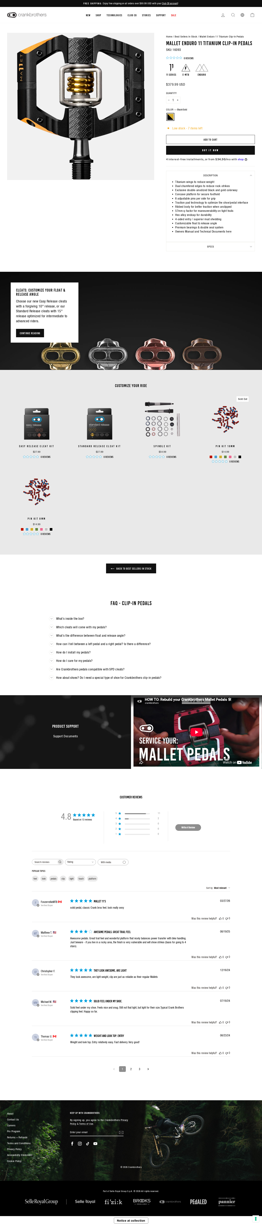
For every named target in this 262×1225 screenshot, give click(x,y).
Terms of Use (86, 1123)
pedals (53, 878)
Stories (146, 15)
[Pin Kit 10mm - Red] (211, 457)
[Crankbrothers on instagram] (80, 1143)
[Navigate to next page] (148, 1069)
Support (161, 15)
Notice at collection (131, 1220)
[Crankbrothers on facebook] (72, 1143)
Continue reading (30, 333)
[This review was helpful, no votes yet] (220, 918)
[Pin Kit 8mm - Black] (51, 529)
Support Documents (65, 736)
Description (210, 175)
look (44, 878)
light (72, 878)
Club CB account (170, 3)
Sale (173, 15)
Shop (98, 15)
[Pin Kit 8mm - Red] (22, 529)
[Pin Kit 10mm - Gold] (220, 457)
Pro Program (13, 1131)
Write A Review (188, 827)
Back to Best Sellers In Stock (133, 568)
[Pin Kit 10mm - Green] (225, 457)
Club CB (132, 15)
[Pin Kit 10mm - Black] (240, 457)
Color (176, 109)
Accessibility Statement (19, 1154)
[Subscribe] (121, 1132)
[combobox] (80, 862)
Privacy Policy (14, 1149)
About (10, 1113)
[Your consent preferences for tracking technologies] (255, 1218)
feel (35, 878)
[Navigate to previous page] (114, 1069)
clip (63, 878)
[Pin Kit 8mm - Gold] (32, 529)
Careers (11, 1125)
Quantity (171, 93)
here (229, 231)
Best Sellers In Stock (186, 36)
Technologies (114, 15)
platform (92, 878)
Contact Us (13, 1119)
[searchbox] (44, 862)
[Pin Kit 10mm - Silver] (235, 457)
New (88, 15)
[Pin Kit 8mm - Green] (36, 529)
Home (169, 36)
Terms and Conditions (18, 1143)
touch (81, 878)
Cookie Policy (14, 1161)
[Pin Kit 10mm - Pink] (230, 457)
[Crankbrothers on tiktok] (88, 1143)
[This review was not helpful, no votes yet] (226, 918)
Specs (210, 246)
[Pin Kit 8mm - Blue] (27, 529)
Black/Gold (170, 116)
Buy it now (210, 150)
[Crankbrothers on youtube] (95, 1143)
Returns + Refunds (17, 1137)
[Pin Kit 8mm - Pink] (41, 529)
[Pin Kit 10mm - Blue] (215, 457)
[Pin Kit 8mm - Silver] (46, 529)
